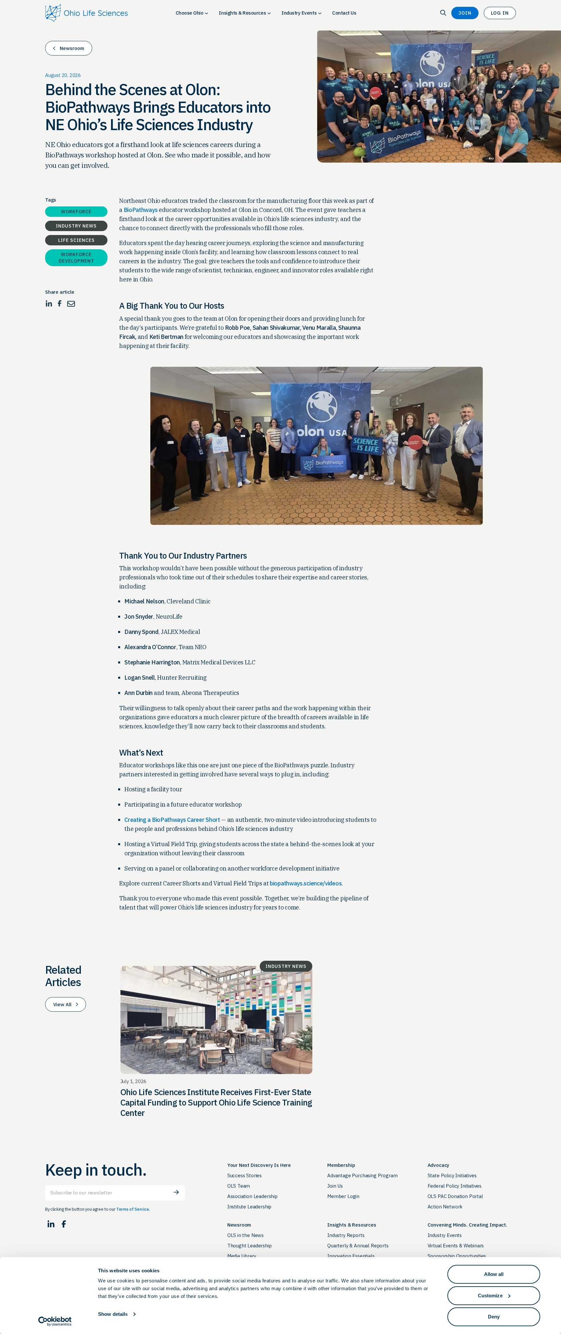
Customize (490, 1295)
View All (62, 1004)
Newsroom (72, 48)
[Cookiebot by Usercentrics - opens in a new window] (55, 1321)
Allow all (494, 1274)
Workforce (76, 212)
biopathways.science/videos (306, 883)
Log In (500, 13)
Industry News (76, 226)
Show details (113, 1314)
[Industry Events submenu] (320, 13)
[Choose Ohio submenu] (206, 13)
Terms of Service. (133, 1209)
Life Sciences (76, 240)
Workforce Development (76, 258)
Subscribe (176, 1192)
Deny (494, 1316)
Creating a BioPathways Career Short (172, 819)
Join (464, 13)
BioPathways (141, 210)
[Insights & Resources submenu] (269, 13)
